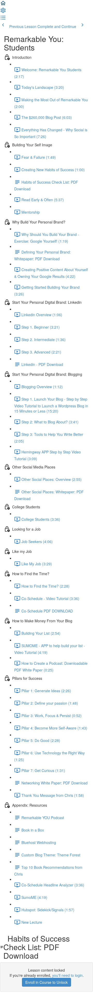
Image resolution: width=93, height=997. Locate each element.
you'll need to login (67, 975)
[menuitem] (3, 12)
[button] (3, 4)
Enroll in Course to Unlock (46, 982)
